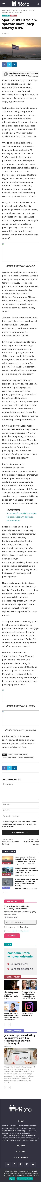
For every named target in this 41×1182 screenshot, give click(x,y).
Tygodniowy (24, 927)
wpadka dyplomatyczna (26, 757)
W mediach (13, 15)
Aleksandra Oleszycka (22, 888)
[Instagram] (20, 1164)
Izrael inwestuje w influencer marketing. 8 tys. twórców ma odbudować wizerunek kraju (25, 859)
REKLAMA (20, 1145)
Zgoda (12, 1179)
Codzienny (11, 927)
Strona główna (6, 10)
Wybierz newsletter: (11, 917)
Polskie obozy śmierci (20, 754)
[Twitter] (9, 64)
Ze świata (6, 888)
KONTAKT (20, 1151)
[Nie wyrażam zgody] (38, 1175)
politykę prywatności (23, 931)
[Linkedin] (14, 64)
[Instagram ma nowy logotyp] (29, 1006)
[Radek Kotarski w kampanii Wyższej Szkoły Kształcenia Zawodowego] (11, 1006)
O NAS (20, 1121)
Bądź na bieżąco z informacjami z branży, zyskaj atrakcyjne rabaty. (20, 913)
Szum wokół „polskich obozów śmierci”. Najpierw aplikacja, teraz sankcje (21, 517)
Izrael (10, 754)
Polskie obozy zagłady (9, 757)
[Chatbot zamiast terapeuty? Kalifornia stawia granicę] (11, 985)
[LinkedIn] (8, 1164)
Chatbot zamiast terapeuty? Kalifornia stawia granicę (11, 995)
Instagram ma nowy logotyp (27, 1014)
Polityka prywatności (25, 1179)
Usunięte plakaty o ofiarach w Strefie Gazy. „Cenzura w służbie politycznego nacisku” (26, 870)
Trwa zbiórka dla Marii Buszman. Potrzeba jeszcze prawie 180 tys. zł (28, 995)
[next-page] (7, 892)
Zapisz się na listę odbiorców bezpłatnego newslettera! (16, 907)
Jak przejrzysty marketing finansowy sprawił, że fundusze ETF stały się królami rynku (19, 1039)
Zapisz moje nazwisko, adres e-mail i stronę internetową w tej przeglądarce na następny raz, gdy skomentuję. (19, 824)
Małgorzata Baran (21, 864)
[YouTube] (33, 1164)
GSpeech (35, 76)
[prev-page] (3, 892)
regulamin (14, 931)
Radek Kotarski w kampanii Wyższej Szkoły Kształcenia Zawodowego (11, 1016)
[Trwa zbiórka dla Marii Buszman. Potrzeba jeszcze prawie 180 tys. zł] (29, 985)
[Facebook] (4, 64)
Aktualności (16, 10)
